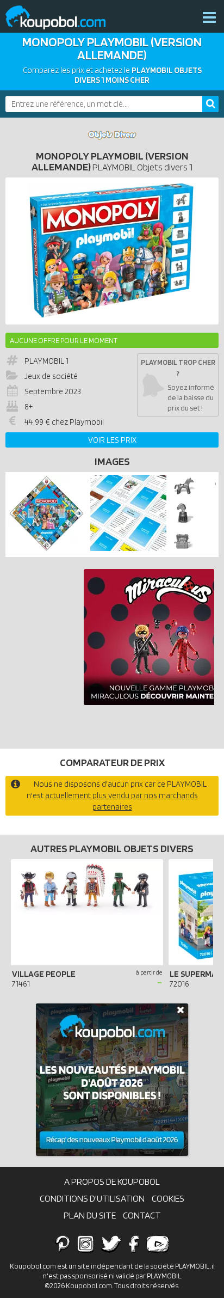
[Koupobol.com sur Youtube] (157, 1243)
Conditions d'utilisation (92, 1198)
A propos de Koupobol (112, 1181)
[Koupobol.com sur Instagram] (85, 1243)
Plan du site (90, 1215)
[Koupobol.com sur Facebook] (134, 1243)
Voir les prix (112, 440)
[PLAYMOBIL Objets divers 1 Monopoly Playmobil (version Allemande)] (46, 548)
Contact (142, 1215)
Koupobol (62, 17)
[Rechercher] (210, 104)
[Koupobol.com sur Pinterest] (62, 1243)
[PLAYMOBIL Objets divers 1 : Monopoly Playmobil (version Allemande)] (112, 250)
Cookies (168, 1198)
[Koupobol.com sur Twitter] (111, 1243)
